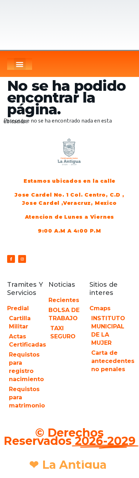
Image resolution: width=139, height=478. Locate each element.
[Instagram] (22, 259)
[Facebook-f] (11, 259)
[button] (20, 64)
